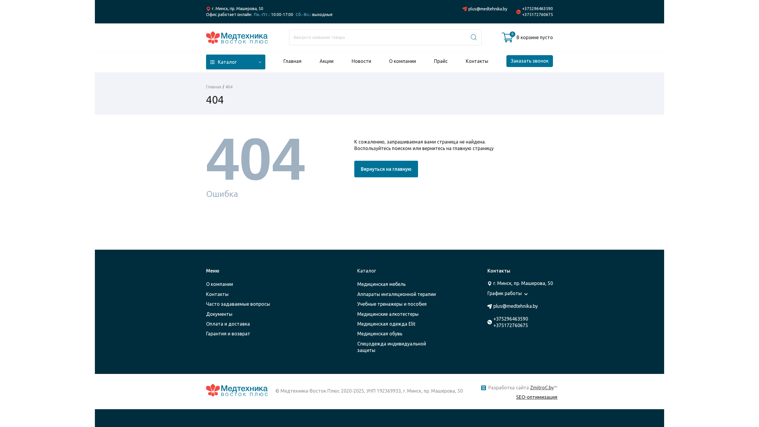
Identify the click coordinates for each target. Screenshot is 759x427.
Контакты (477, 61)
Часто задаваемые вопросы (238, 304)
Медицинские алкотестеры (388, 314)
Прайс (441, 61)
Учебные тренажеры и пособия (392, 304)
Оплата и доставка (228, 323)
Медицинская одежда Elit (386, 323)
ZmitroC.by (542, 387)
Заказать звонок (529, 60)
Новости (361, 61)
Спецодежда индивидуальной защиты (391, 347)
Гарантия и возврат (228, 333)
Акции (327, 61)
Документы (219, 314)
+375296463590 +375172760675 (537, 11)
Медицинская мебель (381, 284)
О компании (402, 61)
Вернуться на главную (386, 169)
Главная (292, 61)
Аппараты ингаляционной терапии (396, 294)
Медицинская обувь (379, 333)
